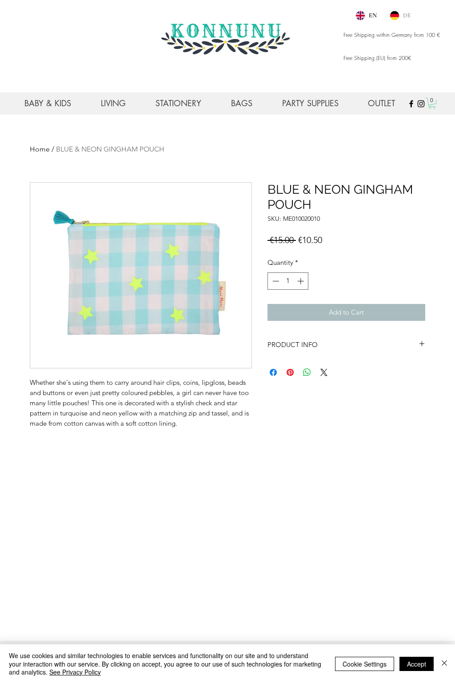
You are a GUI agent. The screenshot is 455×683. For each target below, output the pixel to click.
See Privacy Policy (75, 671)
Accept (416, 663)
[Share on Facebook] (273, 372)
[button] (432, 103)
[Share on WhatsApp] (307, 372)
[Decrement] (275, 281)
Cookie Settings (365, 663)
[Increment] (301, 281)
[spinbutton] (288, 281)
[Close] (444, 663)
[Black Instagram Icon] (421, 103)
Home (40, 149)
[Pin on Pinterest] (290, 372)
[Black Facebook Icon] (411, 103)
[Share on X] (324, 372)
